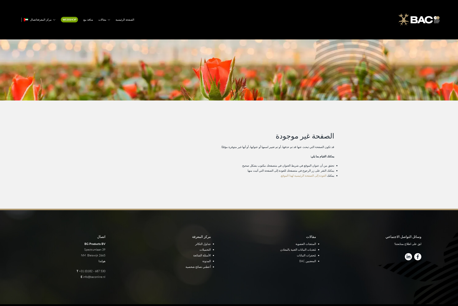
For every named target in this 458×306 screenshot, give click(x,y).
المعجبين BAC (307, 261)
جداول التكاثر (203, 244)
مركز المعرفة (44, 19)
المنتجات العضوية (306, 244)
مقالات (102, 19)
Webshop (69, 19)
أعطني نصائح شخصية (198, 267)
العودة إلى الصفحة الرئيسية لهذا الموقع (303, 176)
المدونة (206, 261)
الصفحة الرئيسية (125, 19)
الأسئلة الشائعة (202, 255)
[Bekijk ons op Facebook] (417, 256)
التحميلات (205, 250)
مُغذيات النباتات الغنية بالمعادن (298, 250)
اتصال (33, 19)
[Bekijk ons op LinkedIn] (408, 256)
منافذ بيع (88, 19)
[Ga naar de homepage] (419, 19)
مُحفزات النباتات (306, 255)
